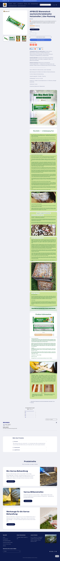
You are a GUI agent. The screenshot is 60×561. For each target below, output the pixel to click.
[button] (15, 4)
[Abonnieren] (19, 551)
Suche (4, 537)
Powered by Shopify (34, 557)
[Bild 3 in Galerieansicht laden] (18, 38)
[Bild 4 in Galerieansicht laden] (24, 38)
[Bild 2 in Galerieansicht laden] (12, 38)
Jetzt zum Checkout (40, 39)
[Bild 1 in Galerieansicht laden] (6, 38)
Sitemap (4, 545)
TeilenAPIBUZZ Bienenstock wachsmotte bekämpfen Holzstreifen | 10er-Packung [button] (43, 402)
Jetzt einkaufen (11, 481)
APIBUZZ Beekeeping (28, 557)
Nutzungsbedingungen (7, 540)
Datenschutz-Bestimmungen (8, 542)
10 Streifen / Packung (34, 29)
